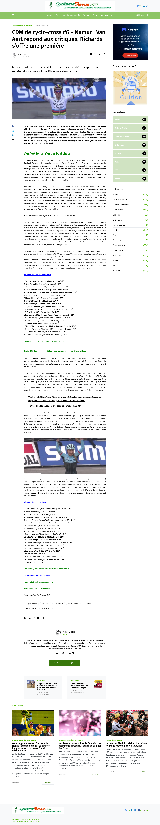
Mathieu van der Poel (75, 604)
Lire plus (48, 782)
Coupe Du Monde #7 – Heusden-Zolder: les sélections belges (80, 685)
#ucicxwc (96, 397)
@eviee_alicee (60, 397)
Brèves (116, 194)
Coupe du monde (31, 604)
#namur (87, 397)
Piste (115, 235)
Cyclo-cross (28, 25)
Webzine (116, 270)
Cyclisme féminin (17, 25)
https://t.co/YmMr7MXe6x (41, 400)
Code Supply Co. (32, 819)
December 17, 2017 (71, 405)
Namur (89, 604)
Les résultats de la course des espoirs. (39, 582)
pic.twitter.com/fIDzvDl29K (70, 400)
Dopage (116, 214)
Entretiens (117, 219)
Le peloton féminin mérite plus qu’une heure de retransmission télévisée (126, 744)
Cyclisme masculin (121, 204)
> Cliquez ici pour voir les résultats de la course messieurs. (47, 341)
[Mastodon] (147, 6)
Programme (118, 250)
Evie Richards (58, 604)
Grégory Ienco (22, 54)
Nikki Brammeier (31, 608)
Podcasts (117, 240)
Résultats (117, 255)
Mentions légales (35, 821)
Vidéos (116, 260)
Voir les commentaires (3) (63, 663)
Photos (116, 230)
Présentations (119, 245)
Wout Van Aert (46, 608)
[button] (13, 15)
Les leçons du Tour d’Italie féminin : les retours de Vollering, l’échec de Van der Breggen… (80, 745)
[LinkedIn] (144, 6)
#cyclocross (75, 397)
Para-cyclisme (119, 224)
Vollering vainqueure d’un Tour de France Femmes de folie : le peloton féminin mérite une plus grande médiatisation (31, 747)
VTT (114, 265)
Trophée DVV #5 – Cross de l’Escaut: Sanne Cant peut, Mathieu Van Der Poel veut (47, 686)
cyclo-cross (45, 604)
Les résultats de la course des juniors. (39, 588)
